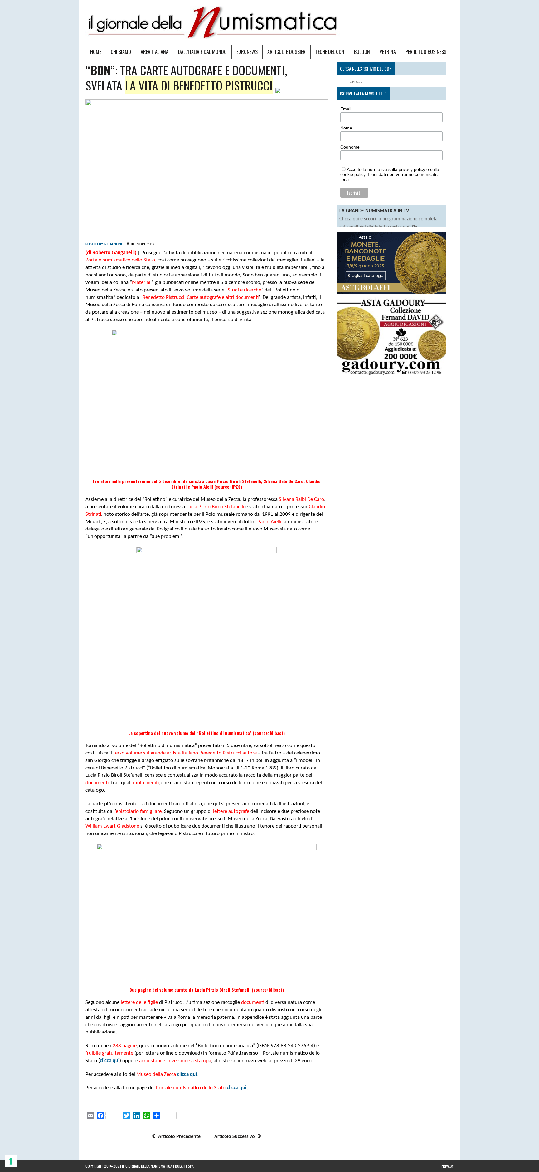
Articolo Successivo (234, 1136)
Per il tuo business (425, 52)
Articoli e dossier (286, 52)
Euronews (247, 52)
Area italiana (154, 52)
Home (95, 52)
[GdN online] (269, 22)
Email (345, 108)
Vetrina (388, 52)
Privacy (447, 1166)
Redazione (113, 244)
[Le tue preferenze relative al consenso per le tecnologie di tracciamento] (11, 1161)
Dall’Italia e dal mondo (202, 52)
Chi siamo (121, 52)
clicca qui (109, 1060)
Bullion (362, 52)
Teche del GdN (329, 52)
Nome (346, 127)
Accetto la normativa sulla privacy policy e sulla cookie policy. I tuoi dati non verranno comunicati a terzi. (390, 174)
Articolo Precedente (179, 1136)
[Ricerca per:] (397, 81)
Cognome (350, 146)
